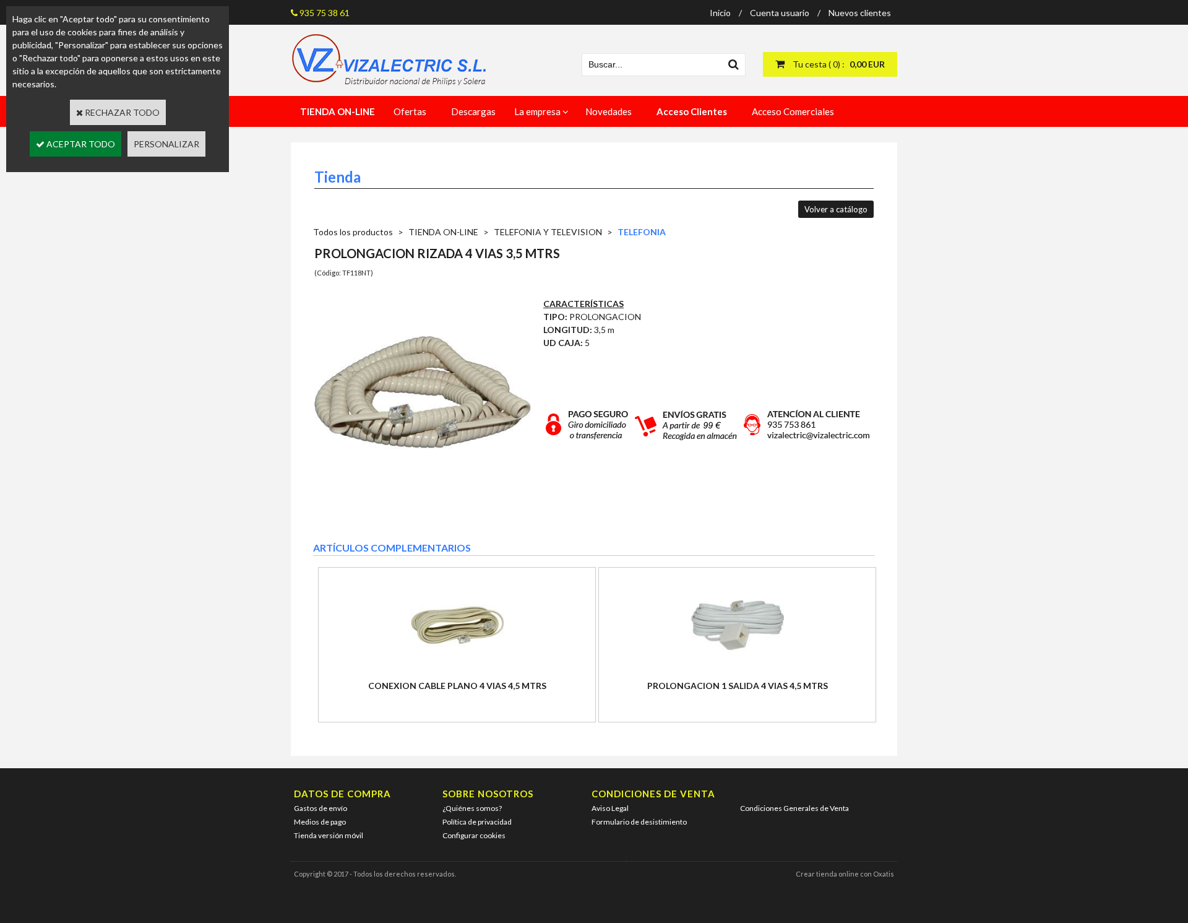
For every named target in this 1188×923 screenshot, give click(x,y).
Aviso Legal (610, 808)
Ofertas (410, 111)
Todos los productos (353, 232)
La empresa (537, 111)
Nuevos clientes (860, 12)
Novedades (608, 111)
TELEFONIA (642, 232)
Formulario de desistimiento (639, 821)
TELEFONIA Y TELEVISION (548, 232)
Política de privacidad (477, 821)
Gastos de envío (320, 808)
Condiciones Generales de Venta (794, 808)
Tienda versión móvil (328, 835)
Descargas (473, 111)
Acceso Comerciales (793, 111)
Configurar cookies (474, 835)
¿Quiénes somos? (472, 808)
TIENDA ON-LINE (443, 232)
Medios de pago (320, 821)
